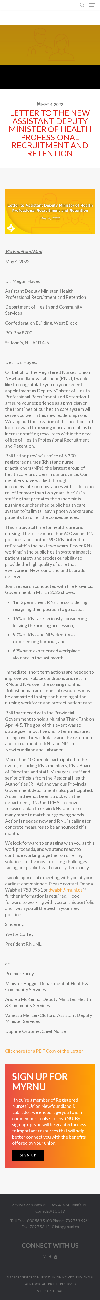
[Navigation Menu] (92, 4)
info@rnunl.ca (67, 1226)
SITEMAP (44, 1291)
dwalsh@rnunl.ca (65, 890)
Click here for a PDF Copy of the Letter (44, 1051)
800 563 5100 (39, 1220)
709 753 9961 (77, 1220)
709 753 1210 (41, 1226)
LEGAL (58, 1291)
